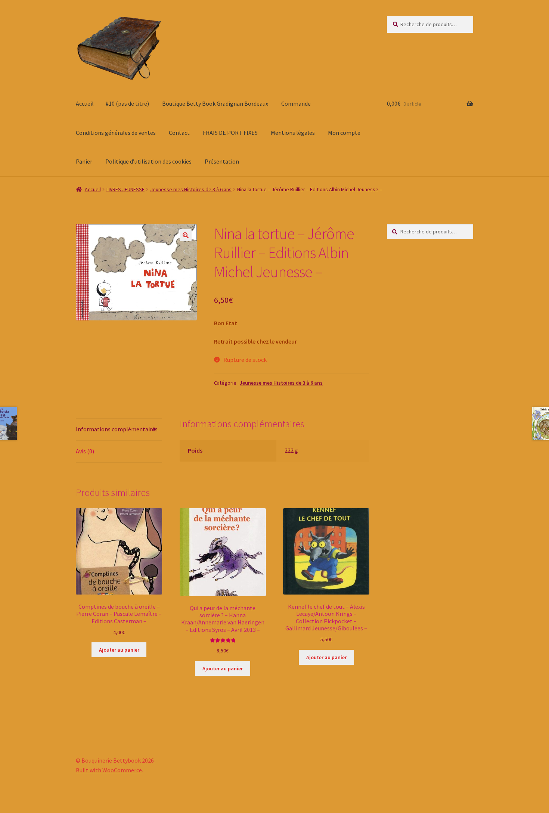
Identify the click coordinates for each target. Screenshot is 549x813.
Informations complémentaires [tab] (117, 429)
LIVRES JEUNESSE (125, 189)
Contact (179, 132)
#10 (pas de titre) (127, 103)
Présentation (222, 161)
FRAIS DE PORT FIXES (230, 132)
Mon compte (344, 132)
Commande (296, 103)
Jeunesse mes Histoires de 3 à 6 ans (191, 189)
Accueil (85, 103)
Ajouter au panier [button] (119, 649)
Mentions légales (293, 132)
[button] (186, 235)
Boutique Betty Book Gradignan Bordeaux (215, 103)
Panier (84, 161)
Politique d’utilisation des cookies (148, 161)
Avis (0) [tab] (85, 451)
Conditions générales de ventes (116, 132)
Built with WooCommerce (109, 770)
